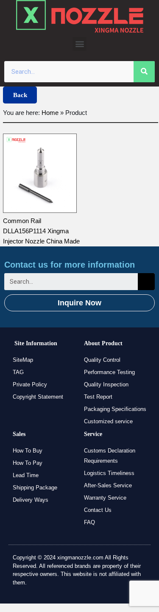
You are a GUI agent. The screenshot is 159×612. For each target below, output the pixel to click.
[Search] (144, 71)
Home (50, 112)
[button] (79, 44)
